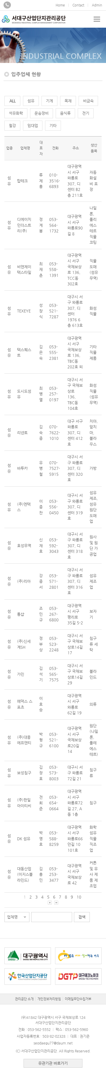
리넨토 (22, 432)
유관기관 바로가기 (53, 1063)
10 (79, 897)
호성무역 (24, 545)
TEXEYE (24, 311)
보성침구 (24, 773)
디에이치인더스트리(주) (24, 225)
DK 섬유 (23, 838)
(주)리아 (24, 581)
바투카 (22, 468)
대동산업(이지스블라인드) (25, 874)
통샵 (20, 614)
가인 (20, 674)
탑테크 (22, 181)
